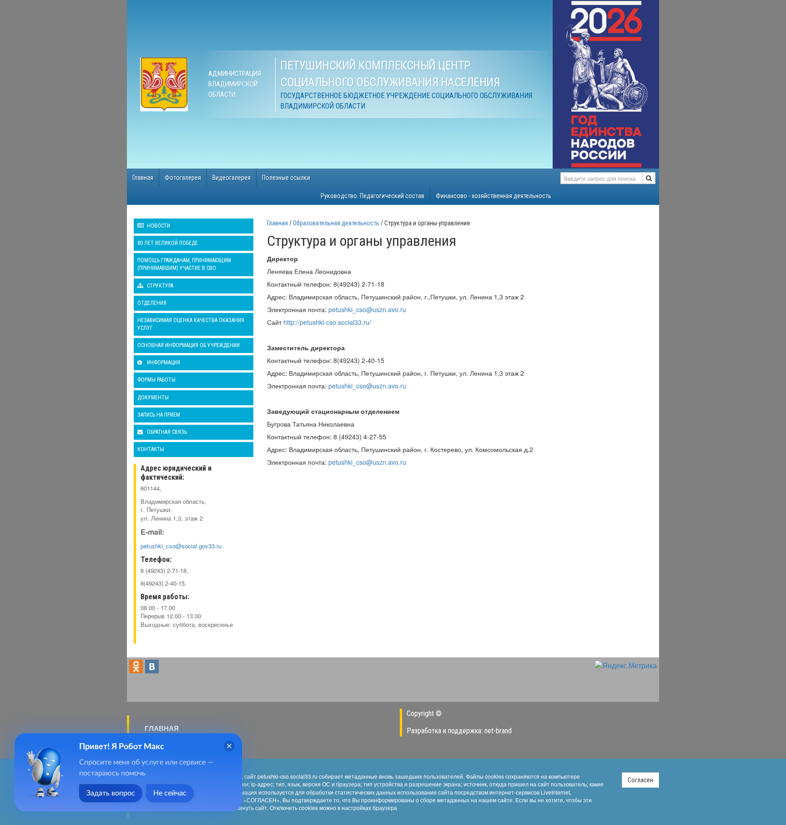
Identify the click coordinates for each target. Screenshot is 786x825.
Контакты (150, 449)
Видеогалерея (231, 177)
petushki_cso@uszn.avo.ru (367, 309)
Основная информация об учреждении (188, 345)
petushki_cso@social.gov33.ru (181, 546)
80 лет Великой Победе (167, 243)
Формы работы (156, 380)
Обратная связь (166, 432)
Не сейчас (169, 793)
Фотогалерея (183, 177)
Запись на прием (158, 415)
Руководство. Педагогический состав (372, 195)
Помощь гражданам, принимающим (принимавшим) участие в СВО (184, 264)
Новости (158, 226)
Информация (163, 362)
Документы (153, 397)
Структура (159, 286)
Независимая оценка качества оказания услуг (190, 324)
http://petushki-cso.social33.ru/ (327, 322)
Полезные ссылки (286, 177)
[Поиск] (648, 178)
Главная (142, 177)
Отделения (151, 303)
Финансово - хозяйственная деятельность (493, 195)
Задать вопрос (110, 793)
